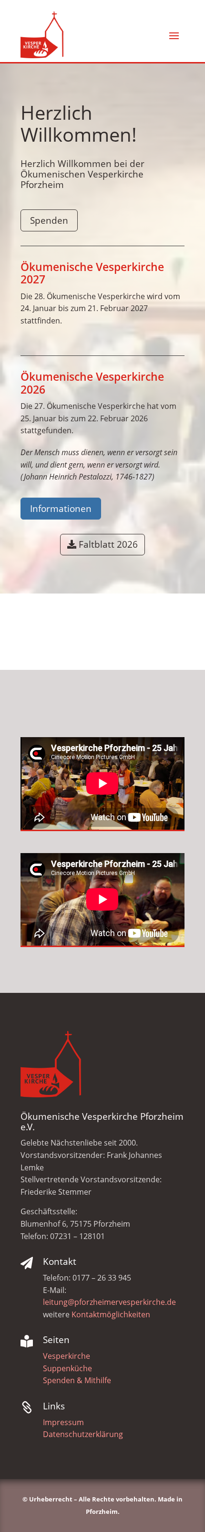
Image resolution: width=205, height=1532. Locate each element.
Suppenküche (67, 1368)
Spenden (49, 220)
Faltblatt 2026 (108, 544)
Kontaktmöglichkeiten (111, 1314)
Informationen (61, 508)
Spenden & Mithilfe (77, 1380)
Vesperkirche (66, 1356)
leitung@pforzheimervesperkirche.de (109, 1302)
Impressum (63, 1422)
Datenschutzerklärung (83, 1434)
